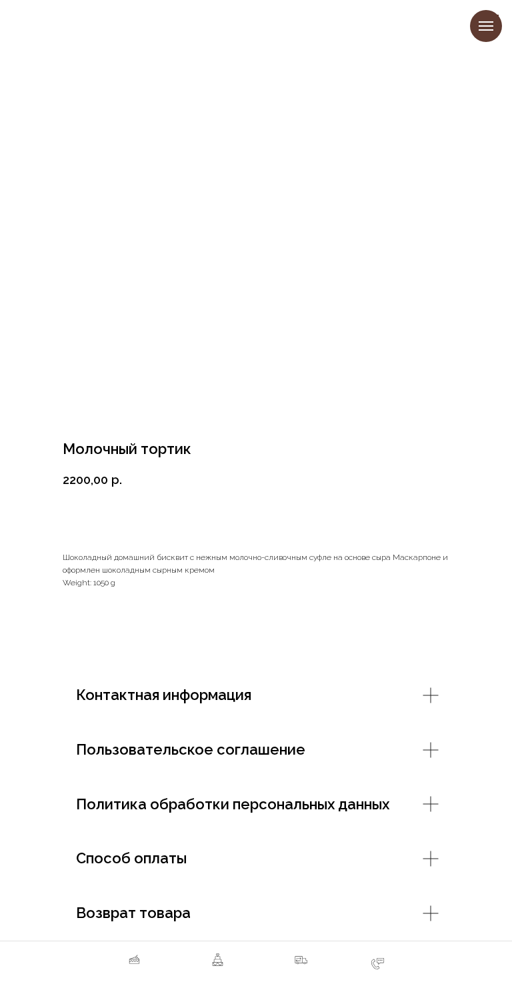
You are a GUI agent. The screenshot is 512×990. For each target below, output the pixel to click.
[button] (301, 966)
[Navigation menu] (486, 26)
